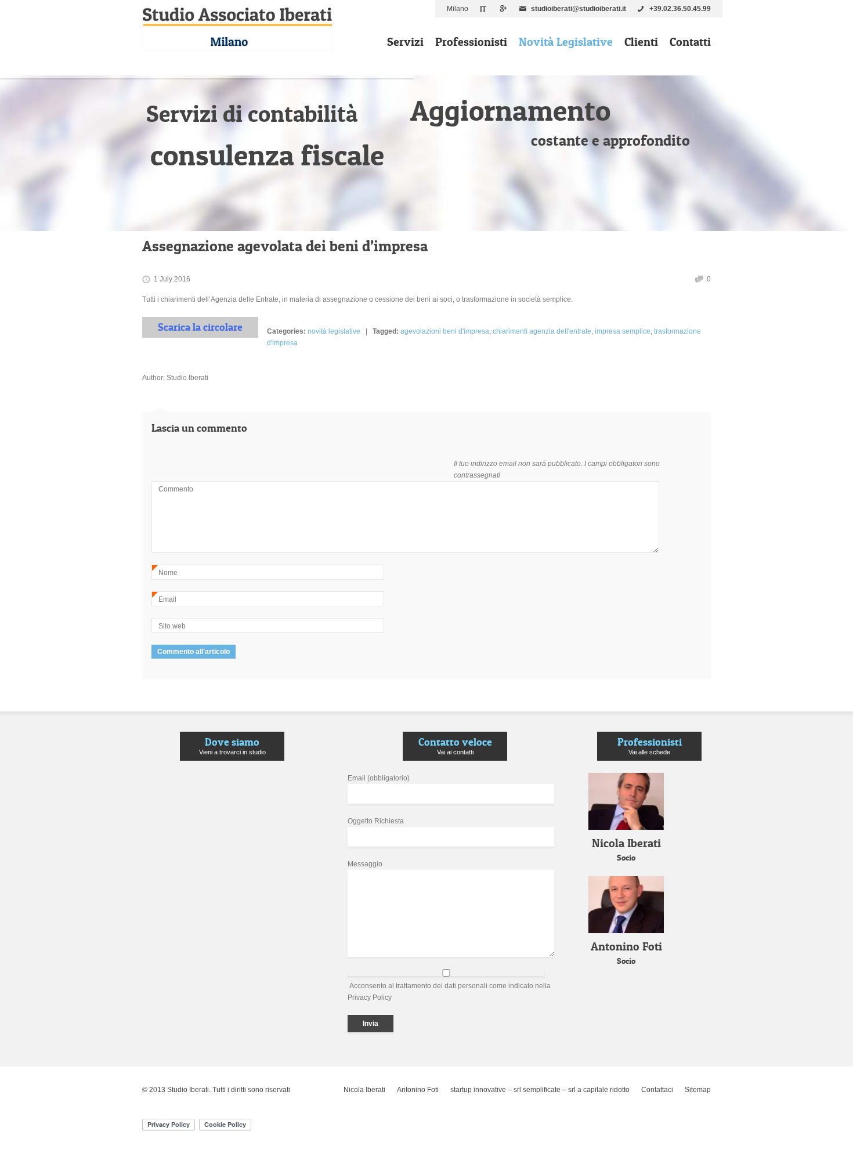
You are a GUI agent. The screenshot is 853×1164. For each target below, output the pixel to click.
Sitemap (698, 1090)
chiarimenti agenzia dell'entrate (542, 331)
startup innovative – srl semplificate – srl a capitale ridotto (540, 1090)
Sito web (172, 626)
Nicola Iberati (364, 1090)
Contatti (690, 42)
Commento (175, 489)
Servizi (405, 42)
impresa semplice (622, 331)
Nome (165, 574)
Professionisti (471, 42)
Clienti (641, 42)
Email (164, 600)
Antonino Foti (418, 1090)
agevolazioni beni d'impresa (444, 331)
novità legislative (334, 331)
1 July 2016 (172, 279)
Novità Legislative (566, 42)
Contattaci (657, 1090)
